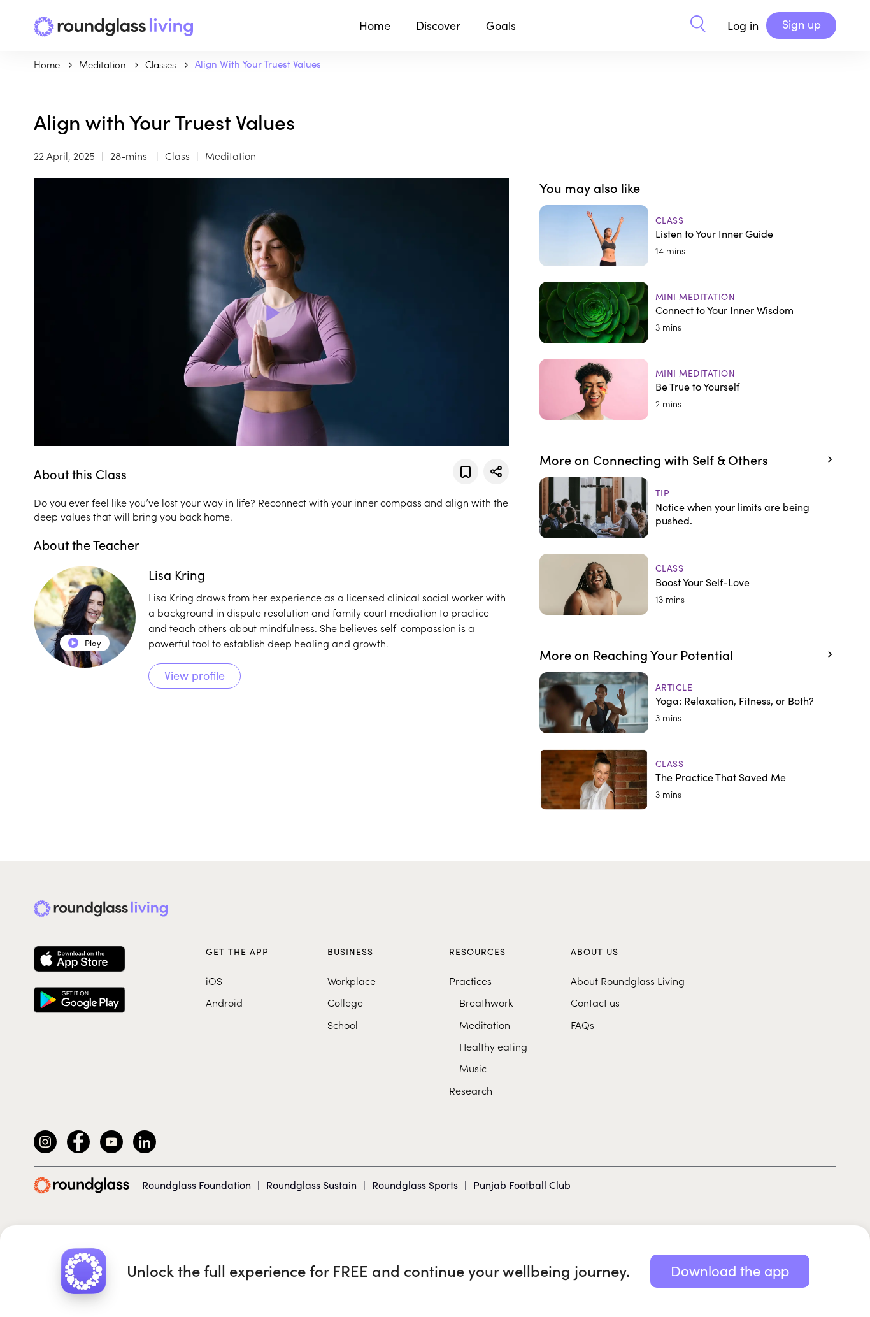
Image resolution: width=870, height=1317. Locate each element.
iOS (214, 981)
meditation (104, 64)
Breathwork (486, 1002)
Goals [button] (501, 25)
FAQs (582, 1025)
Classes (161, 64)
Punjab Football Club (522, 1184)
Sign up (801, 24)
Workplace (351, 981)
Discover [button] (438, 25)
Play (85, 643)
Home (374, 25)
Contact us (595, 1002)
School (342, 1025)
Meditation (484, 1025)
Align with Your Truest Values (258, 63)
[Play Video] (271, 312)
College (345, 1002)
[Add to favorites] (465, 471)
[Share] (496, 471)
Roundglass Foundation (196, 1184)
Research (470, 1090)
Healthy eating (493, 1046)
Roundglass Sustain (311, 1184)
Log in (743, 25)
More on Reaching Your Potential (636, 654)
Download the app (730, 1270)
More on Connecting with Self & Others (653, 459)
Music (473, 1068)
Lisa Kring (176, 574)
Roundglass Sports (415, 1184)
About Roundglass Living (628, 981)
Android (224, 1002)
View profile (194, 675)
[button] (698, 25)
